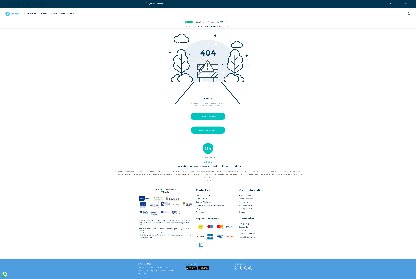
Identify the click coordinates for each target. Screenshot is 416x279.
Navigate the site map (207, 130)
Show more (208, 180)
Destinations (30, 14)
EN (406, 4)
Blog (71, 14)
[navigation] (49, 14)
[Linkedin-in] (250, 268)
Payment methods (209, 218)
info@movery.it (44, 4)
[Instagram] (245, 268)
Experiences (44, 14)
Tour (54, 14)
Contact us (203, 190)
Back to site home (209, 116)
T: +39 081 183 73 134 (12, 4)
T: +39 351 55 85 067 (29, 4)
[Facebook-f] (240, 268)
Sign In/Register (395, 4)
